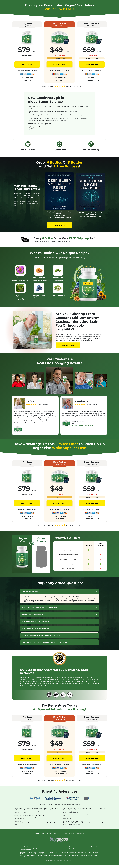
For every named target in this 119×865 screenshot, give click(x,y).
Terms (42, 833)
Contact (37, 833)
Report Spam (80, 833)
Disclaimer (72, 833)
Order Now (59, 225)
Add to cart (27, 64)
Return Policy (56, 833)
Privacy (49, 833)
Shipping (64, 833)
